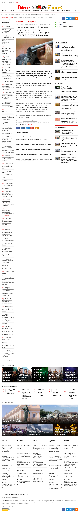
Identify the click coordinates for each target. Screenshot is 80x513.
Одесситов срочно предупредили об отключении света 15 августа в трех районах (8, 252)
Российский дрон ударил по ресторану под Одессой (6, 69)
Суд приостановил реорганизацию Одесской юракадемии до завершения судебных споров (69, 152)
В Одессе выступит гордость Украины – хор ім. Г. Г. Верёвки (39, 464)
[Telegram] (67, 509)
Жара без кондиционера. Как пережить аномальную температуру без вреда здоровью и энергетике (69, 120)
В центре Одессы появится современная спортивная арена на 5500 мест (8, 281)
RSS (27, 494)
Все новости (8, 360)
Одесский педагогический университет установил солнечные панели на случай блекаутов (69, 160)
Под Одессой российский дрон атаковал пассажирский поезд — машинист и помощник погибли (7, 330)
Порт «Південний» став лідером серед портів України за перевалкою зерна (23, 455)
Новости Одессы (30, 14)
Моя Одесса (13, 10)
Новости (4, 10)
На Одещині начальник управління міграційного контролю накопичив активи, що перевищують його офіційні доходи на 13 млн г (69, 63)
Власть (4, 441)
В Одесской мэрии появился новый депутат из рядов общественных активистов (8, 477)
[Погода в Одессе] (60, 22)
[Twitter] (70, 509)
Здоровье (59, 83)
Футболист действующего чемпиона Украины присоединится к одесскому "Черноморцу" (71, 465)
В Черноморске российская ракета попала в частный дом (7, 165)
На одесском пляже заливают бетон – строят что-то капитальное (8, 87)
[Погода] (58, 24)
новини (41, 14)
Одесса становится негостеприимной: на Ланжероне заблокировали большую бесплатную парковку (8, 318)
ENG (17, 3)
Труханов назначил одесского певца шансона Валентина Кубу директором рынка (9, 468)
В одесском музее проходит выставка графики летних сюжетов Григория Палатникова (7, 222)
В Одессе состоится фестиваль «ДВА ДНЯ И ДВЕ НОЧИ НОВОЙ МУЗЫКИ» (8, 29)
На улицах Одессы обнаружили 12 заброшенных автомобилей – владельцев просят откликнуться (8, 291)
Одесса (37, 14)
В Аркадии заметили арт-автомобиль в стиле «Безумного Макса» (7, 194)
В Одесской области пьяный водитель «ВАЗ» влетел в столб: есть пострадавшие (34, 155)
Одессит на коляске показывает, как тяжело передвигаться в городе (7, 139)
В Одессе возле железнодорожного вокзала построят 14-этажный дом (8, 186)
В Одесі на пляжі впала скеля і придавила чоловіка (8, 273)
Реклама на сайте (14, 494)
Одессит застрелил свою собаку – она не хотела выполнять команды (33, 150)
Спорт (66, 441)
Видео (68, 10)
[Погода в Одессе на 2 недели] (64, 26)
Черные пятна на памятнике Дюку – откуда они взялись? (8, 111)
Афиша (46, 10)
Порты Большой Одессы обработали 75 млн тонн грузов (23, 447)
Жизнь (35, 441)
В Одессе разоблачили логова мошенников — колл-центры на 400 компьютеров (8, 353)
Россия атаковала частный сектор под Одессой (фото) (57, 392)
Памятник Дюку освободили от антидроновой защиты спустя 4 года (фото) (8, 212)
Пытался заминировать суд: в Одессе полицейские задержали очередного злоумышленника (34, 160)
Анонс (2, 14)
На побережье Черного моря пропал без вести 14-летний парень (8, 308)
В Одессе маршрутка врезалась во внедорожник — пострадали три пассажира (69, 55)
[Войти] (78, 10)
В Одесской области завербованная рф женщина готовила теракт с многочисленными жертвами (7, 175)
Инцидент (17, 14)
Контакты (22, 494)
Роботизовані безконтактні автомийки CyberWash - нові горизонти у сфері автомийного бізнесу (23, 473)
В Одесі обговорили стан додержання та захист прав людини (8, 485)
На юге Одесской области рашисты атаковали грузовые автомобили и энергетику (8, 95)
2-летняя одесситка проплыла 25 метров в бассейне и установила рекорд (70, 455)
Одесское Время (6, 500)
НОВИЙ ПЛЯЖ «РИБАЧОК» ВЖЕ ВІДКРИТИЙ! (11, 391)
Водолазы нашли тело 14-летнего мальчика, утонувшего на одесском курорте (7, 232)
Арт (6, 14)
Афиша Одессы (8, 365)
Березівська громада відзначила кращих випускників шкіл (67, 132)
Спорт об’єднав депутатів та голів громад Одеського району (71, 447)
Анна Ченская (29, 24)
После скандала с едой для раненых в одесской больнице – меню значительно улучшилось (69, 106)
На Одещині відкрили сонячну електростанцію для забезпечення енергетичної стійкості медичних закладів (69, 89)
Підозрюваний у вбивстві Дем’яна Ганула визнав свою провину (69, 72)
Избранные (10, 14)
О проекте (5, 494)
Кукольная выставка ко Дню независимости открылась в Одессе (7, 104)
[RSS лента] (76, 509)
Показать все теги (50, 14)
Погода (52, 10)
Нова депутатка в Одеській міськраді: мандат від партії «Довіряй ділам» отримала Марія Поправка (7, 449)
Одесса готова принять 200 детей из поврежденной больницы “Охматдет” (68, 113)
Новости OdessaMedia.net (30, 121)
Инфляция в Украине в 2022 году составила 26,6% (23, 482)
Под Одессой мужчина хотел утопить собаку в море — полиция (32, 140)
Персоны (57, 10)
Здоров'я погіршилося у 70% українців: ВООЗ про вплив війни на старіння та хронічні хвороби (69, 98)
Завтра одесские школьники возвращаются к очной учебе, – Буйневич (69, 138)
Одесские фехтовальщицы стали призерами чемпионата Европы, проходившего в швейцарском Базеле (71, 484)
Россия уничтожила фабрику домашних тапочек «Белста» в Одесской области (8, 242)
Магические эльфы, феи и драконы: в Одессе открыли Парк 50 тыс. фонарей (40, 448)
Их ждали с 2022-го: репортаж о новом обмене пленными (38, 472)
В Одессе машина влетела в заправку (69, 78)
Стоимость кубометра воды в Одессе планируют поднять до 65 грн (7, 301)
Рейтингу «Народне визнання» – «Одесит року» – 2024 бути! (38, 480)
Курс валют (75, 3)
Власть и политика (24, 10)
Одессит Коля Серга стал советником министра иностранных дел (8, 459)
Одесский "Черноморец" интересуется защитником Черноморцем (71, 474)
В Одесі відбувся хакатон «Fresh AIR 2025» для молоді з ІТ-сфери (69, 145)
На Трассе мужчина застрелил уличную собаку (29, 136)
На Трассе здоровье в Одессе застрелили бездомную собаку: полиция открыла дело (33, 145)
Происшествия (61, 42)
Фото (63, 10)
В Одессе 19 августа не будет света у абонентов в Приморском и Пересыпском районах (8, 120)
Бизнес (20, 441)
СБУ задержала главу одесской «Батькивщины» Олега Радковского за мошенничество (68, 48)
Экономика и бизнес (37, 10)
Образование (60, 127)
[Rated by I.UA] (11, 510)
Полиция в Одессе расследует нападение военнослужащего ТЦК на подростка (7, 130)
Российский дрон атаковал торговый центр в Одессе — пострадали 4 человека (8, 202)
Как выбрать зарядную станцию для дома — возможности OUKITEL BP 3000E (8, 50)
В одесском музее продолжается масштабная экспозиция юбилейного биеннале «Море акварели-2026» (7, 263)
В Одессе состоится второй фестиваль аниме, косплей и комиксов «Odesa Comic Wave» (7, 78)
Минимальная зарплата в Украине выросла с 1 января (24, 464)
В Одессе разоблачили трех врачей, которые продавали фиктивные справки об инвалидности (7, 60)
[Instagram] (73, 509)
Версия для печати (46, 24)
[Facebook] (63, 509)
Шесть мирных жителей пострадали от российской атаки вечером (8, 158)
